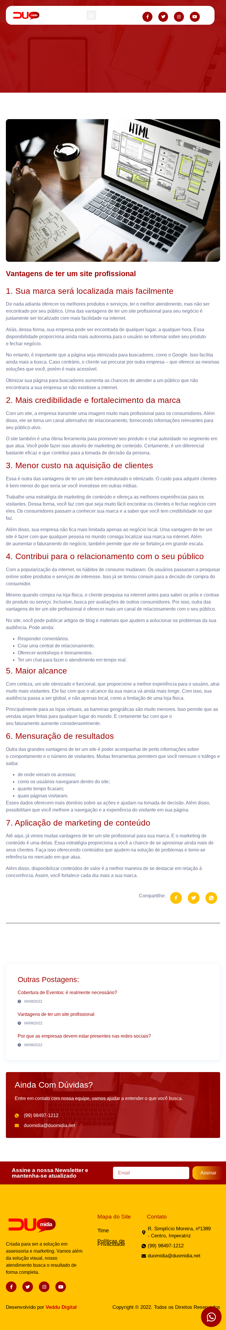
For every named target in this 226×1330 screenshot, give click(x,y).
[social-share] (176, 898)
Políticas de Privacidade (111, 1242)
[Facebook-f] (147, 17)
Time (103, 1231)
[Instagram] (179, 17)
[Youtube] (195, 17)
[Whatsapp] (211, 1316)
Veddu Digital (61, 1307)
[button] (91, 15)
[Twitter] (163, 17)
